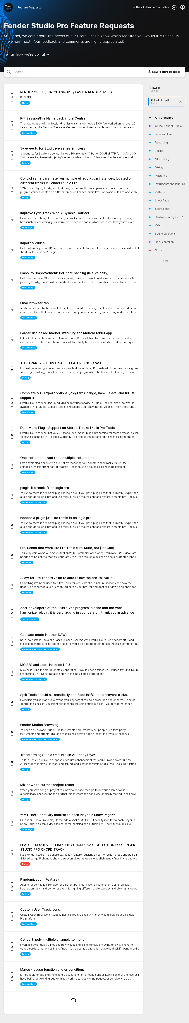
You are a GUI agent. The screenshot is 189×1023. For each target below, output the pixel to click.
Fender (166, 261)
